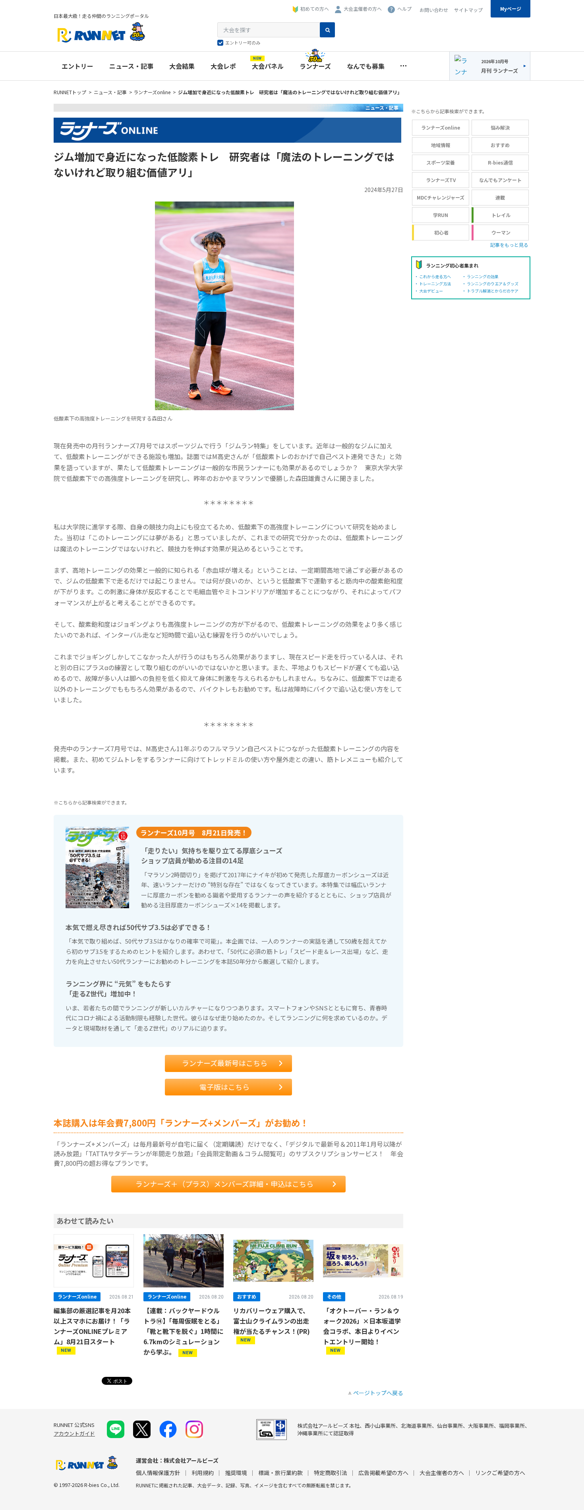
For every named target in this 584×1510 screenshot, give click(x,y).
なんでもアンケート (500, 179)
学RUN (440, 214)
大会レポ (223, 66)
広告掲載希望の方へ (383, 1473)
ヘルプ (404, 9)
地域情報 (440, 145)
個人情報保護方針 (158, 1473)
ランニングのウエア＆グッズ (492, 284)
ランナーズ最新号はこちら (224, 1063)
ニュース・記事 (131, 66)
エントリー (77, 66)
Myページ (510, 8)
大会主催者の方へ (363, 9)
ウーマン (501, 232)
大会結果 (182, 66)
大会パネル (268, 63)
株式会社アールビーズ (191, 1460)
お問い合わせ (434, 9)
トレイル (501, 214)
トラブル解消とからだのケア (492, 291)
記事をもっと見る (509, 244)
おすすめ (500, 145)
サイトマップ (468, 9)
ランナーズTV (441, 179)
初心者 (441, 232)
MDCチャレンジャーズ (440, 197)
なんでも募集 (366, 66)
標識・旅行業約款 (280, 1473)
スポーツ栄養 (440, 162)
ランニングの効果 (483, 276)
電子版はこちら (224, 1087)
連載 (500, 197)
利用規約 (202, 1473)
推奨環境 (236, 1473)
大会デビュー (431, 291)
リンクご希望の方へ (500, 1473)
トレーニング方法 (435, 284)
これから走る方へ (435, 276)
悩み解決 (500, 127)
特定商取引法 (330, 1473)
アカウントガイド (74, 1433)
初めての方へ (314, 9)
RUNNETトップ (70, 92)
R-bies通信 (500, 162)
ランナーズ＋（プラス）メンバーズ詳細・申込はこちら (224, 1184)
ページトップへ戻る (378, 1393)
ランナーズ (315, 66)
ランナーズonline (151, 92)
